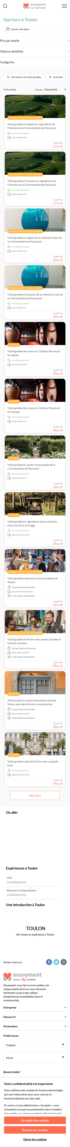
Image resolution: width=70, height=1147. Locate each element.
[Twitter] (55, 962)
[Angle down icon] (44, 40)
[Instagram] (63, 962)
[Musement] (34, 6)
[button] (23, 77)
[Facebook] (48, 962)
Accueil (7, 14)
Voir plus (35, 795)
